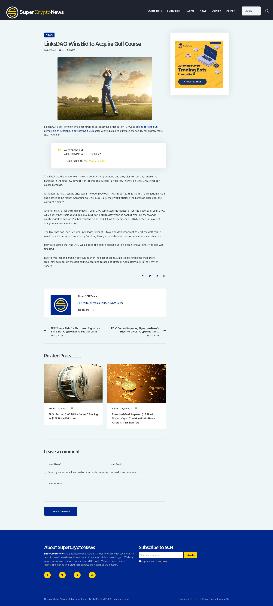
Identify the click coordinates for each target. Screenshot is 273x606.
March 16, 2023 (97, 161)
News (50, 35)
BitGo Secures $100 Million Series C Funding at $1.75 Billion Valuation (73, 416)
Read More (83, 309)
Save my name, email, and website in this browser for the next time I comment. (93, 472)
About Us (224, 599)
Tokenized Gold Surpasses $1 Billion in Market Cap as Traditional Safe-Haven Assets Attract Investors (133, 418)
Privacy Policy (161, 561)
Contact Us (184, 599)
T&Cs (196, 599)
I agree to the (154, 561)
